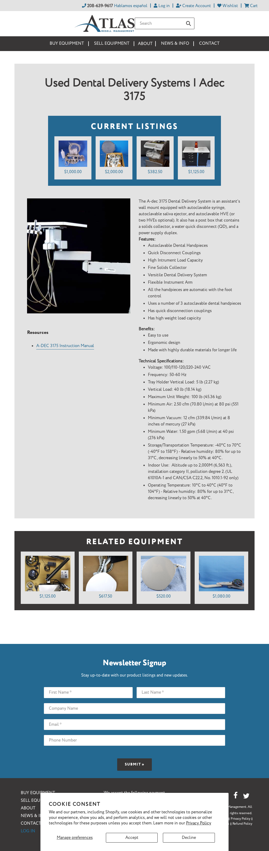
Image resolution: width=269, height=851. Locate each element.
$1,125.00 (196, 172)
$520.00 (163, 596)
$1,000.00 (73, 172)
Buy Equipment (38, 793)
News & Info (35, 816)
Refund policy (242, 823)
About (28, 808)
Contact (31, 823)
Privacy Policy (198, 823)
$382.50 (155, 172)
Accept (131, 838)
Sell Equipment (38, 801)
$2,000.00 (114, 172)
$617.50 (105, 596)
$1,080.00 (221, 596)
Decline (189, 838)
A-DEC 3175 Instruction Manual (65, 346)
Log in (28, 831)
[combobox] (164, 23)
